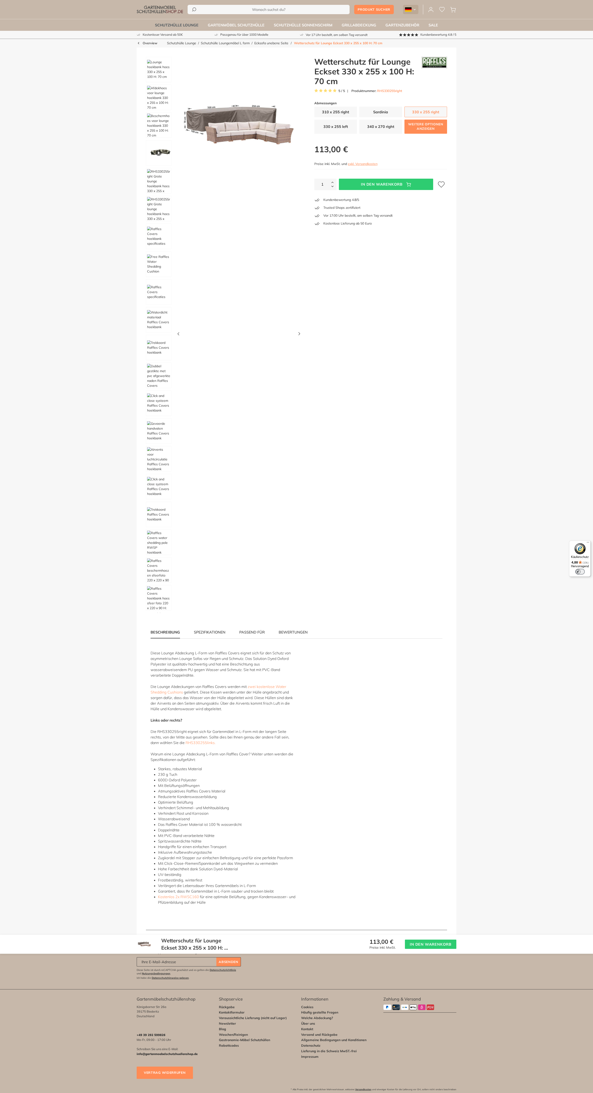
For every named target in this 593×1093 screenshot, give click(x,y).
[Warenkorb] (453, 9)
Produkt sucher (374, 9)
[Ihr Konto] (431, 9)
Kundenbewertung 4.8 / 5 (438, 34)
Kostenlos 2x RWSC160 (178, 896)
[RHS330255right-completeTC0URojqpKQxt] (239, 126)
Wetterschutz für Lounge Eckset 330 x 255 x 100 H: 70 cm (338, 43)
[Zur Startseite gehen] (160, 9)
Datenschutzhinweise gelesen (170, 977)
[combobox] (269, 9)
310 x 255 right (335, 112)
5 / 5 (341, 91)
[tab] (209, 632)
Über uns (308, 1023)
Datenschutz (310, 1045)
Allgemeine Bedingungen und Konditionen (333, 1040)
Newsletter (227, 1023)
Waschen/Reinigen (233, 1035)
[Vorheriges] (178, 334)
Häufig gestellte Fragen (319, 1012)
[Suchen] (194, 9)
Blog (222, 1029)
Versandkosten (363, 1089)
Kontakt (307, 1029)
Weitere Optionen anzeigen (425, 126)
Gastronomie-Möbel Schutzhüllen (244, 1040)
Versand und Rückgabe (319, 1035)
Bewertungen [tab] (293, 632)
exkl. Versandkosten (363, 164)
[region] (221, 335)
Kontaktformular (232, 1012)
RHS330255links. (201, 742)
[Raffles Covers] (434, 71)
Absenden (228, 962)
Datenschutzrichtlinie (223, 970)
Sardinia (380, 112)
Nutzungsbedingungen (156, 973)
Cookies (307, 1007)
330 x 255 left (335, 126)
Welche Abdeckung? (317, 1018)
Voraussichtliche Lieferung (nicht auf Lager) (253, 1018)
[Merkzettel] (442, 9)
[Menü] (588, 543)
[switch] (580, 571)
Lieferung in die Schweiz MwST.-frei (329, 1051)
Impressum (310, 1057)
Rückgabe (227, 1007)
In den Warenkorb (382, 184)
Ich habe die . (163, 977)
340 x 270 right (380, 126)
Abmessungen (325, 103)
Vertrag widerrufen (165, 1073)
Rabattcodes (229, 1045)
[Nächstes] (299, 334)
